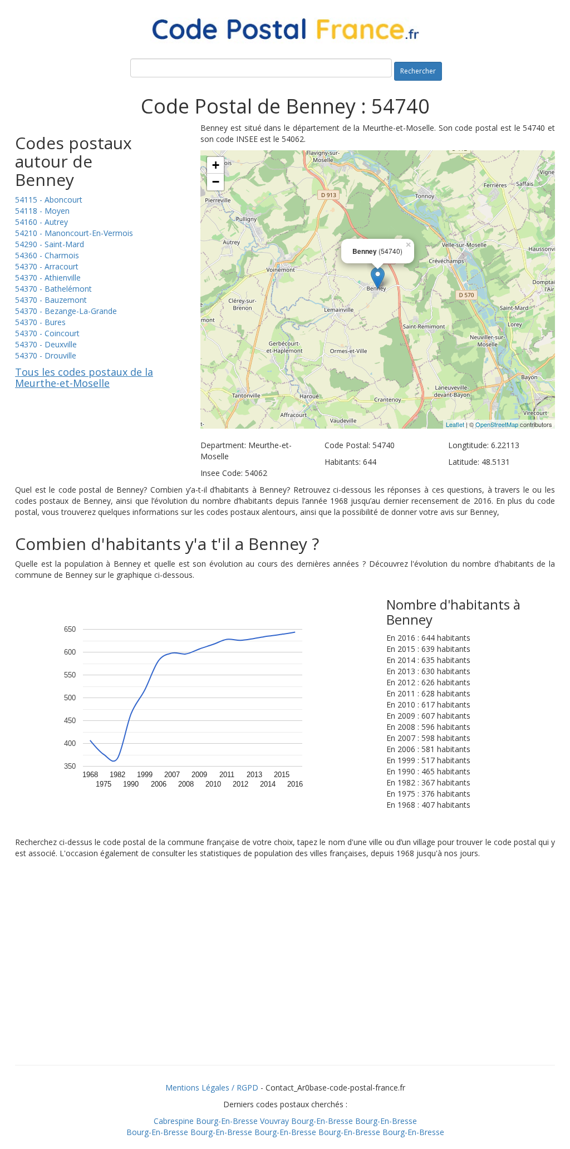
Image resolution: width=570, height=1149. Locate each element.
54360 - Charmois (47, 255)
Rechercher (418, 71)
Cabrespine (174, 1121)
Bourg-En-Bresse (227, 1121)
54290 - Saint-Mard (49, 244)
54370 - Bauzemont (51, 299)
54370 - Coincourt (47, 333)
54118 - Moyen (42, 210)
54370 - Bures (40, 322)
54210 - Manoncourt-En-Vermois (74, 233)
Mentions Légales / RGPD (211, 1087)
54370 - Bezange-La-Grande (66, 311)
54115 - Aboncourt (48, 199)
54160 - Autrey (41, 222)
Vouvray (274, 1121)
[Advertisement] (285, 976)
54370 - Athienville (48, 277)
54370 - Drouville (45, 355)
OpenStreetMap (496, 424)
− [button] (215, 182)
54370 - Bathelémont (53, 288)
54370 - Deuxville (46, 344)
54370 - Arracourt (46, 266)
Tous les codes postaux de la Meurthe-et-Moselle (84, 377)
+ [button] (215, 165)
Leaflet (455, 424)
